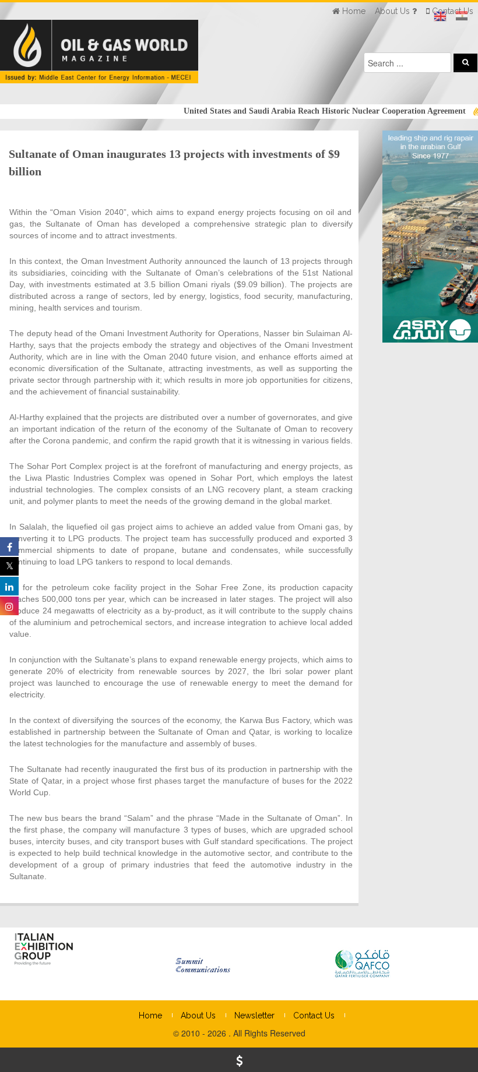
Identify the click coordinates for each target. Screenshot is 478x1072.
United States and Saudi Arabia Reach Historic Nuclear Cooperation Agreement (308, 111)
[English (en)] (440, 16)
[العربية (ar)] (462, 16)
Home (150, 1015)
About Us (198, 1015)
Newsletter (254, 1015)
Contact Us (314, 1015)
